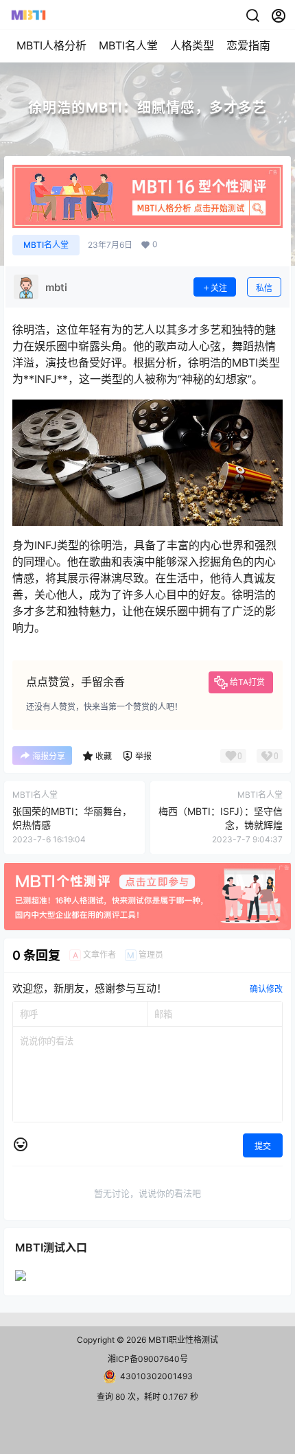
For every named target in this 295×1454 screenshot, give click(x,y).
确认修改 (266, 989)
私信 (264, 288)
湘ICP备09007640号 (148, 1359)
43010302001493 (156, 1376)
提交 (263, 1146)
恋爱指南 (248, 45)
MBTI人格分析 (51, 45)
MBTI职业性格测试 (182, 1340)
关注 (219, 288)
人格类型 (192, 45)
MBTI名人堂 (128, 45)
